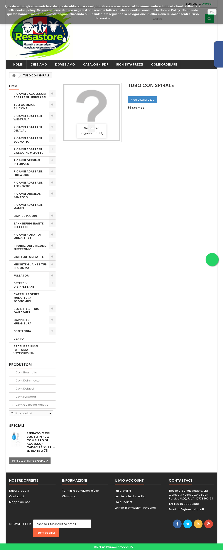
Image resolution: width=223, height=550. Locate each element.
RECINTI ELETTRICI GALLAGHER (27, 310)
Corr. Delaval (24, 388)
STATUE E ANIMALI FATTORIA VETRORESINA (26, 349)
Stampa (138, 108)
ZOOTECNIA (22, 331)
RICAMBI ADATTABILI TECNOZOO (28, 184)
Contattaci (16, 496)
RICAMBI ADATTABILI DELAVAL (28, 129)
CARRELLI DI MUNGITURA (22, 322)
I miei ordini (123, 491)
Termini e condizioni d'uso (80, 491)
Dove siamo (65, 64)
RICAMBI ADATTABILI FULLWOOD (28, 173)
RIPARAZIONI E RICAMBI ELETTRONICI (30, 247)
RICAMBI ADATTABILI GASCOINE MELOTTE (28, 151)
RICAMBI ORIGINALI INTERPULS (27, 162)
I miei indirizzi (124, 502)
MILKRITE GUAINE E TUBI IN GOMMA (30, 266)
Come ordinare (164, 64)
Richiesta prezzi (129, 64)
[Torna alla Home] (14, 75)
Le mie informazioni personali (135, 508)
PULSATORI (22, 275)
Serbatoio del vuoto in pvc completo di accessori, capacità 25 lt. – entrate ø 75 (41, 442)
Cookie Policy (170, 10)
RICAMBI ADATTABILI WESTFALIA (28, 117)
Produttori (20, 364)
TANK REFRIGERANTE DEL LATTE (29, 225)
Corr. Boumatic (26, 372)
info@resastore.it (191, 509)
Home (17, 64)
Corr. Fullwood (25, 397)
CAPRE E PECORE (25, 216)
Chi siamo (38, 64)
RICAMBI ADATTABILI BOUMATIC (28, 140)
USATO (19, 339)
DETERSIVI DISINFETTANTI (24, 285)
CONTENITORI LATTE (29, 257)
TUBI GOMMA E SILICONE (24, 106)
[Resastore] (41, 34)
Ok (212, 12)
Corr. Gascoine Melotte (31, 405)
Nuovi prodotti (19, 491)
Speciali (16, 425)
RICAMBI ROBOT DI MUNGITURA (27, 236)
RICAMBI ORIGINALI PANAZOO (27, 195)
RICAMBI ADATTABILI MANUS (28, 206)
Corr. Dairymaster (28, 380)
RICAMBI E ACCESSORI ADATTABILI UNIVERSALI (30, 95)
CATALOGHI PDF (95, 64)
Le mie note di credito (130, 496)
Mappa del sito (19, 502)
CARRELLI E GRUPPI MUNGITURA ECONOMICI (27, 297)
